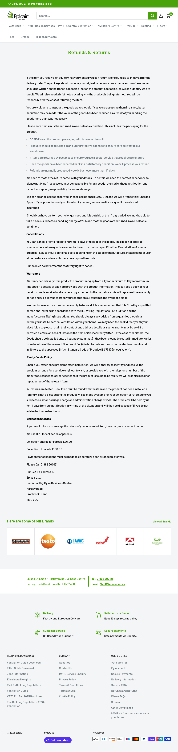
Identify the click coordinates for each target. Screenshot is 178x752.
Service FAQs (119, 685)
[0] (168, 16)
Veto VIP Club (119, 662)
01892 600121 (19, 3)
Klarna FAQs (118, 696)
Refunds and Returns (124, 690)
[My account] (161, 16)
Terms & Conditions (71, 685)
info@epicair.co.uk (41, 3)
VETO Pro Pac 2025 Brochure (24, 696)
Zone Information (17, 673)
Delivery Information (123, 679)
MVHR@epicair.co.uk (112, 584)
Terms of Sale (67, 690)
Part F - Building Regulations (24, 685)
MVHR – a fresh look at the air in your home (130, 715)
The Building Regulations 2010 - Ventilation (26, 703)
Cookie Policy (67, 696)
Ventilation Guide (17, 690)
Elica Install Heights (19, 679)
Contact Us (65, 668)
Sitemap (116, 702)
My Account (118, 668)
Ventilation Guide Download (24, 662)
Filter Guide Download (20, 668)
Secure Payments (122, 673)
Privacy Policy (67, 679)
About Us (64, 662)
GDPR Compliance (122, 707)
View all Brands (162, 521)
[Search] (152, 16)
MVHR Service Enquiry (72, 673)
